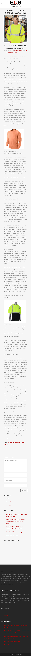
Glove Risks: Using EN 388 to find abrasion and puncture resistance (16, 637)
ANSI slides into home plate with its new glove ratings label (15, 626)
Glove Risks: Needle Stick (12, 535)
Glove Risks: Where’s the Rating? (14, 532)
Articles (16, 50)
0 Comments (9, 52)
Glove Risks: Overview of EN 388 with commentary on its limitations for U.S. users (15, 521)
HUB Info (8, 505)
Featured (20, 50)
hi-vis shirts (11, 442)
